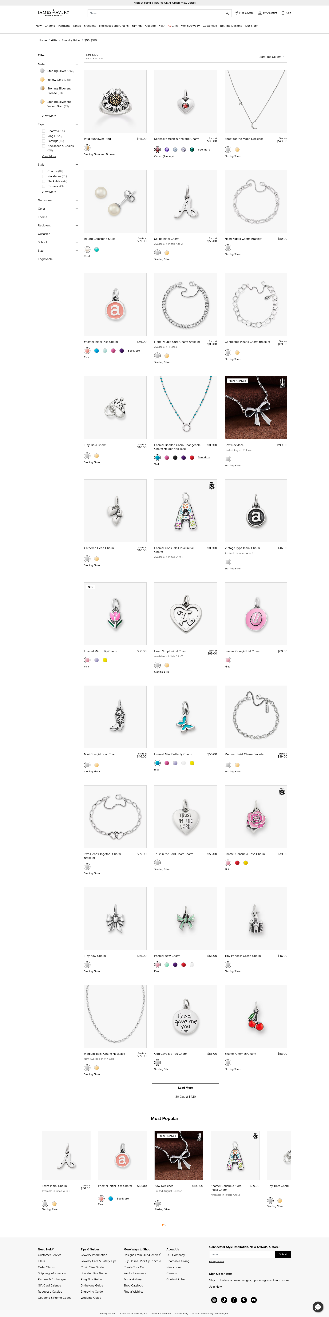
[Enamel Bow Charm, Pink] (157, 964)
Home (43, 40)
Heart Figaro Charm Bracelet (243, 239)
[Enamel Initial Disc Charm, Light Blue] (105, 350)
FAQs (41, 1261)
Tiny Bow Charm (95, 956)
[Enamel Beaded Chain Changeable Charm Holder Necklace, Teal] (157, 457)
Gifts (54, 40)
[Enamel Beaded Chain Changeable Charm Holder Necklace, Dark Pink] (166, 457)
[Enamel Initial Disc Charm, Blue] (96, 350)
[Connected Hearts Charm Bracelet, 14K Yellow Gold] (237, 352)
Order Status (46, 1267)
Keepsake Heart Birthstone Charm (176, 139)
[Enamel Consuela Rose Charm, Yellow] (245, 863)
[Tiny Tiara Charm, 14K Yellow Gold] (96, 455)
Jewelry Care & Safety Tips (98, 1261)
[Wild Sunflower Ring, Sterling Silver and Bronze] (87, 147)
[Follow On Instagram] (214, 1300)
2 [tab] (165, 1226)
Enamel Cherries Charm (240, 1053)
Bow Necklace (234, 445)
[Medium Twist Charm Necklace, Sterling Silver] (87, 1067)
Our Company (175, 1255)
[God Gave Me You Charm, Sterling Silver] (157, 1062)
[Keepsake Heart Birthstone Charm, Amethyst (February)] (166, 149)
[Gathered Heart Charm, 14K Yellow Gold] (96, 558)
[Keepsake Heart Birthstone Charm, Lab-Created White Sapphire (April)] (183, 149)
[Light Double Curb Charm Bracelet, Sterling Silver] (157, 356)
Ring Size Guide (91, 1279)
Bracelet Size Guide (94, 1273)
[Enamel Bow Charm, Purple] (175, 964)
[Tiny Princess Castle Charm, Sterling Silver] (228, 964)
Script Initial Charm (166, 239)
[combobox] (160, 13)
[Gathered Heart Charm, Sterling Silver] (87, 558)
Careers (171, 1273)
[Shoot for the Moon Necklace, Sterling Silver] (228, 149)
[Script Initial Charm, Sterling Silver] (157, 253)
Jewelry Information (94, 1255)
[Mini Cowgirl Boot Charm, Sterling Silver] (87, 765)
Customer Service (49, 1255)
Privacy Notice (216, 1261)
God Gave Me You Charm (171, 1053)
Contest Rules (175, 1279)
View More (49, 116)
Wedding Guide (91, 1297)
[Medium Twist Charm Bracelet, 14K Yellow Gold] (237, 765)
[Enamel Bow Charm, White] (192, 964)
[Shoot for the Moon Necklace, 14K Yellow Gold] (237, 149)
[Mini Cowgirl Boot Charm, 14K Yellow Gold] (96, 765)
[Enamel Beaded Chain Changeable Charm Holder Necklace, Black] (175, 457)
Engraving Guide (92, 1291)
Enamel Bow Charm (167, 956)
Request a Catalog (50, 1291)
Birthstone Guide (92, 1285)
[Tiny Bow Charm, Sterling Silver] (87, 964)
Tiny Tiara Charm (95, 445)
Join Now (215, 1286)
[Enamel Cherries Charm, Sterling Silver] (228, 1062)
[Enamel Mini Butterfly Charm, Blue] (157, 763)
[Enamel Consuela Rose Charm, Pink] (228, 863)
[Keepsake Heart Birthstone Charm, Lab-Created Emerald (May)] (192, 149)
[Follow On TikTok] (224, 1300)
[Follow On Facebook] (234, 1300)
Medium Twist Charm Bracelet (244, 754)
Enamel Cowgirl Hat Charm (242, 651)
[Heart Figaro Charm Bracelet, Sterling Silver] (228, 247)
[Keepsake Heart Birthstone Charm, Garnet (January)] (157, 149)
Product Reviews (135, 1273)
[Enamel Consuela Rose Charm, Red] (237, 863)
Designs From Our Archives (142, 1254)
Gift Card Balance (49, 1285)
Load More (185, 1087)
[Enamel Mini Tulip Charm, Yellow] (105, 660)
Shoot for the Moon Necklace (244, 139)
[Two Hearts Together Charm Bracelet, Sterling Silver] (87, 866)
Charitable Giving (177, 1261)
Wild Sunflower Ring (97, 139)
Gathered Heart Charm (99, 548)
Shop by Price (71, 40)
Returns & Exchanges (52, 1279)
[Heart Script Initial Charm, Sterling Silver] (157, 665)
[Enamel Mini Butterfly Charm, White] (183, 763)
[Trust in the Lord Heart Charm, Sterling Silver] (157, 863)
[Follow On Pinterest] (244, 1300)
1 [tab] (163, 1226)
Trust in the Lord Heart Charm (173, 854)
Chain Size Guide (92, 1267)
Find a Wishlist (133, 1291)
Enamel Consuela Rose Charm (245, 854)
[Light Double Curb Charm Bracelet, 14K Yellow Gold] (166, 355)
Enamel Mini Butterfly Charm (173, 754)
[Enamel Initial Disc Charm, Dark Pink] (113, 350)
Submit (283, 1254)
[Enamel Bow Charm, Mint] (166, 964)
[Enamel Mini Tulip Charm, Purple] (96, 660)
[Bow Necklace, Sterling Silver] (228, 459)
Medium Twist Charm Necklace (104, 1053)
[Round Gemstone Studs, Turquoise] (96, 249)
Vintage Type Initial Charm (242, 548)
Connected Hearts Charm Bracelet (247, 342)
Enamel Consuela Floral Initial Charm (174, 550)
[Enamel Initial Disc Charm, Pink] (87, 350)
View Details (188, 3)
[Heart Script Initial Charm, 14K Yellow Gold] (166, 665)
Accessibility (181, 1313)
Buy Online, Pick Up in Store (142, 1261)
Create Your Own (135, 1267)
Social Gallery (133, 1279)
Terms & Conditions (161, 1313)
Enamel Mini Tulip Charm (100, 651)
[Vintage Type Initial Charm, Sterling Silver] (228, 562)
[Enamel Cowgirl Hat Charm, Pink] (228, 660)
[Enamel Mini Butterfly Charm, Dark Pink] (166, 763)
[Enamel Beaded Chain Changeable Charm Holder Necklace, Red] (192, 457)
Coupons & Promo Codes (54, 1297)
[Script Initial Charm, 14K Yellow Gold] (166, 252)
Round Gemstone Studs (99, 239)
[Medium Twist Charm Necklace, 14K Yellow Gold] (96, 1067)
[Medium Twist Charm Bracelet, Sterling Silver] (228, 765)
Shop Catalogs (133, 1285)
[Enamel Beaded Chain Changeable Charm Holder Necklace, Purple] (183, 457)
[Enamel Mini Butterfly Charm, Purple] (175, 763)
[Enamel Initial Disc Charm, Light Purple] (121, 350)
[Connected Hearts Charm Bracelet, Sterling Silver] (228, 352)
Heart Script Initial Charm (170, 651)
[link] (150, 25)
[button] (267, 12)
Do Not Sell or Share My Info (133, 1313)
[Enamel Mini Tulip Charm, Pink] (87, 660)
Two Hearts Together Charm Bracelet (102, 856)
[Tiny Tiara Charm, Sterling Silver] (87, 455)
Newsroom (173, 1267)
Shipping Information (52, 1273)
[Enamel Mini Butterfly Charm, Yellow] (192, 763)
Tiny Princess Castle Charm (243, 956)
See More (204, 149)
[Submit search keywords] (229, 13)
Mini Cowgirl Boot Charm (100, 754)
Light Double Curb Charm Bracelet (177, 342)
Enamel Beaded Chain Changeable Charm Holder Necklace (177, 447)
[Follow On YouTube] (254, 1300)
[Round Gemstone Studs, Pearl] (87, 249)
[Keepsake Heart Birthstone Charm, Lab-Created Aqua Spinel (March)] (175, 149)
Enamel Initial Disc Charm (101, 342)
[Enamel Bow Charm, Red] (183, 964)
